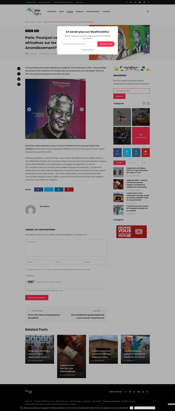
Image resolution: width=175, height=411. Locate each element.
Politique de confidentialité (144, 408)
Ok (131, 408)
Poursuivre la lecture (87, 50)
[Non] (172, 408)
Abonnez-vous (106, 44)
